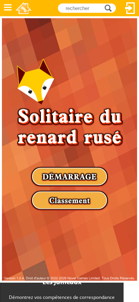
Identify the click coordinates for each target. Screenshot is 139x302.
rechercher (110, 7)
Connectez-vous (130, 8)
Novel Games (23, 8)
